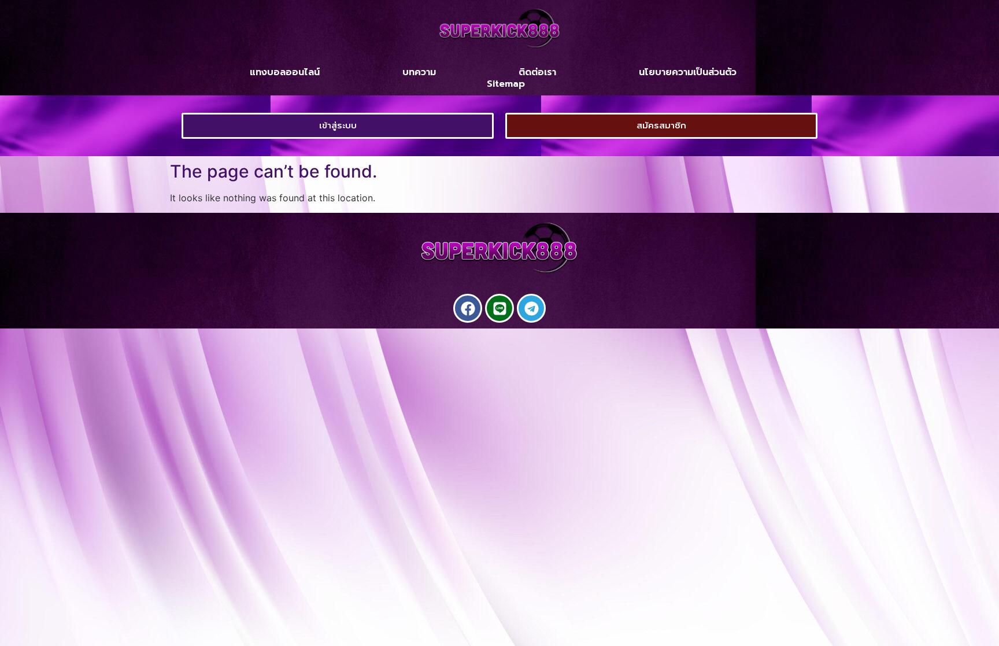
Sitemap (506, 84)
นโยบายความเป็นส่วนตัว (688, 72)
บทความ (419, 72)
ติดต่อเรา (537, 72)
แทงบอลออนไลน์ (285, 72)
